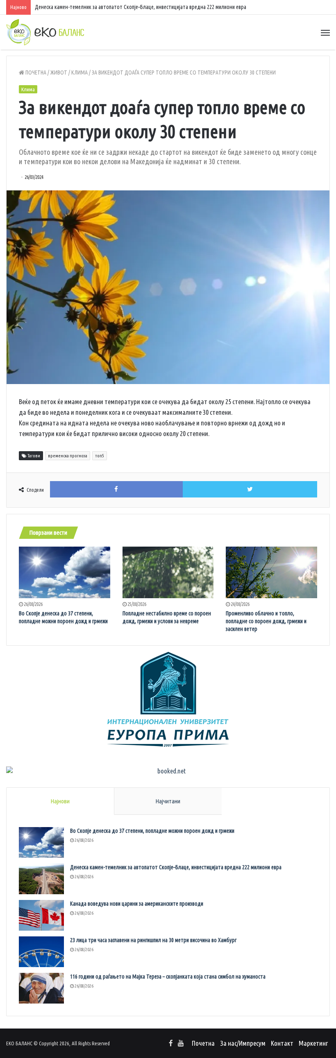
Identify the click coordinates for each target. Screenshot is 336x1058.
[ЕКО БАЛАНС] (45, 32)
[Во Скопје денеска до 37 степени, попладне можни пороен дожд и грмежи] (64, 572)
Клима (79, 72)
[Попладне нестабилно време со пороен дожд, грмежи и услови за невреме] (168, 572)
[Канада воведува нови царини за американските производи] (41, 915)
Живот (58, 72)
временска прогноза (67, 455)
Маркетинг (313, 1043)
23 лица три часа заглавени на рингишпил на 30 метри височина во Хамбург (153, 940)
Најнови (60, 801)
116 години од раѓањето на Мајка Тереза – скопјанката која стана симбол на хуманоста (168, 976)
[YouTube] (181, 1044)
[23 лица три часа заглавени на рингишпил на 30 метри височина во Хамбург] (41, 951)
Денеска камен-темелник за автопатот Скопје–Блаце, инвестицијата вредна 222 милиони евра (176, 867)
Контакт (282, 1043)
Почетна (35, 72)
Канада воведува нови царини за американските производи (136, 903)
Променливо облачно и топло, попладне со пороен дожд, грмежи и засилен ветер (266, 621)
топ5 (99, 455)
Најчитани (167, 801)
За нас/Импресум (243, 1043)
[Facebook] (171, 1044)
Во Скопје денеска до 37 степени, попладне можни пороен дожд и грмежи (152, 830)
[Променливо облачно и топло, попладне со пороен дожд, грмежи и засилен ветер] (271, 572)
